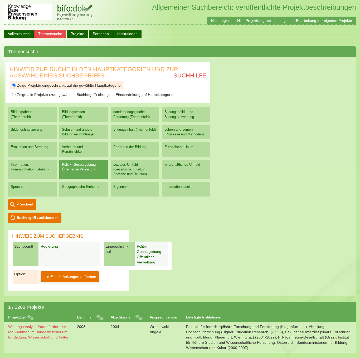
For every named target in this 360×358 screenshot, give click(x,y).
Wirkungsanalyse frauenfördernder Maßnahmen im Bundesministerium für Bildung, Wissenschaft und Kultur (38, 332)
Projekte (77, 34)
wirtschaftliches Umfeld (182, 164)
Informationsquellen (179, 187)
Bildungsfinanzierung (26, 129)
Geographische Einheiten (81, 187)
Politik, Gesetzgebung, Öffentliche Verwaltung (79, 167)
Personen (101, 34)
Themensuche (50, 34)
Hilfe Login (220, 20)
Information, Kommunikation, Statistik (30, 167)
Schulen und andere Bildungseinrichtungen (78, 131)
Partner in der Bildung (129, 147)
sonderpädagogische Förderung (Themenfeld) (131, 114)
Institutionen (127, 34)
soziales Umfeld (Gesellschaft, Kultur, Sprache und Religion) (130, 169)
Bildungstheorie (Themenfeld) (22, 114)
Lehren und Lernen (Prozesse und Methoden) (184, 131)
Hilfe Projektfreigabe (254, 20)
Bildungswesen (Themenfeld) (73, 114)
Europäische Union (178, 147)
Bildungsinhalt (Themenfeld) (134, 129)
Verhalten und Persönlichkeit (73, 149)
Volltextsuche (19, 34)
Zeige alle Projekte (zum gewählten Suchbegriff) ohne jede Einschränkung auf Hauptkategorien (96, 94)
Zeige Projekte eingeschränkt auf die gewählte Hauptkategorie (69, 85)
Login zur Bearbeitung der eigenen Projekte (315, 20)
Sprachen (18, 187)
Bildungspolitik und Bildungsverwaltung (179, 114)
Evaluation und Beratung (29, 147)
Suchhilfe (189, 75)
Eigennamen (122, 187)
